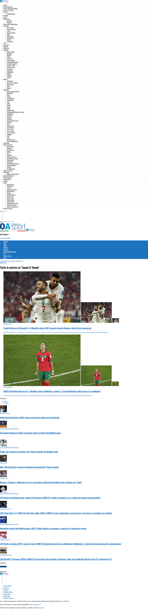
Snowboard (10, 160)
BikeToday (10, 186)
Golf (8, 102)
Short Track (10, 146)
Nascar (9, 88)
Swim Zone (10, 198)
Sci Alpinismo (11, 169)
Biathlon (9, 148)
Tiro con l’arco (11, 133)
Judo (8, 103)
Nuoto (5, 17)
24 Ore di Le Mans (12, 83)
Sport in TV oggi (8, 10)
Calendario (10, 36)
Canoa (9, 97)
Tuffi (8, 136)
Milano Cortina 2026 (13, 174)
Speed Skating (11, 165)
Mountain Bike (11, 33)
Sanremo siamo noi (12, 207)
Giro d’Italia (10, 28)
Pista (8, 31)
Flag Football (11, 60)
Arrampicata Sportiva (13, 91)
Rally (8, 86)
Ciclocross (10, 41)
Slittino (9, 152)
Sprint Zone (10, 196)
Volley (9, 77)
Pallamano (10, 71)
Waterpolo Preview (12, 203)
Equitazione (10, 100)
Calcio (9, 57)
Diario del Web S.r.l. (35, 604)
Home (5, 5)
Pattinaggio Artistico (13, 164)
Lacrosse (10, 69)
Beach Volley (11, 52)
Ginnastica (6, 19)
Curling (9, 167)
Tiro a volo (10, 129)
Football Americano (12, 62)
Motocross (10, 84)
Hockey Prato (11, 67)
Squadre (5, 50)
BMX (8, 34)
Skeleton (9, 155)
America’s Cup (11, 139)
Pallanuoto (10, 72)
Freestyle (10, 162)
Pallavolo (6, 48)
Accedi (5, 181)
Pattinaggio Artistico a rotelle (15, 112)
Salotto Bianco (11, 195)
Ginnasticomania (12, 189)
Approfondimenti (8, 176)
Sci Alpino (6, 143)
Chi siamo (6, 588)
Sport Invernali (7, 145)
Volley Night (10, 202)
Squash (9, 122)
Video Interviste (11, 205)
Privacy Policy (7, 594)
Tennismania (10, 200)
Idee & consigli (7, 208)
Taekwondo (10, 126)
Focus (9, 188)
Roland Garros (11, 14)
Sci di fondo (10, 150)
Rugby (9, 74)
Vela (8, 138)
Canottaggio (10, 98)
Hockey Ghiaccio (12, 64)
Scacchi (9, 117)
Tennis (5, 12)
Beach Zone (10, 184)
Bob (8, 153)
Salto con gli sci (11, 157)
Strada (9, 40)
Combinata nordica (12, 158)
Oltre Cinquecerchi (12, 141)
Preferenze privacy (8, 598)
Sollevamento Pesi (12, 121)
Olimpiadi (6, 172)
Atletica (5, 15)
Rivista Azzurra (8, 7)
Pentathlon (10, 114)
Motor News (10, 191)
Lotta (8, 107)
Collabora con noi (7, 592)
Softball (9, 76)
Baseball (9, 53)
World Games (7, 177)
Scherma (9, 119)
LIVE (4, 43)
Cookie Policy (6, 596)
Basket (9, 55)
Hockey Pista (11, 65)
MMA (8, 109)
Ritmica (9, 22)
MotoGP (5, 46)
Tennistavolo (10, 127)
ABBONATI (7, 238)
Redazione (6, 590)
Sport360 (6, 90)
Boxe (8, 95)
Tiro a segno (10, 131)
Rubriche (9, 115)
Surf (8, 124)
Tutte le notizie (7, 170)
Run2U (9, 193)
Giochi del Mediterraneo (10, 8)
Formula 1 (6, 45)
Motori (5, 79)
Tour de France (11, 29)
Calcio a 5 (10, 59)
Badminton (10, 93)
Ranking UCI (10, 38)
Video (5, 183)
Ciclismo (6, 26)
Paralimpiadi (10, 110)
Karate (9, 105)
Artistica (9, 21)
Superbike (10, 81)
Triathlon (9, 134)
